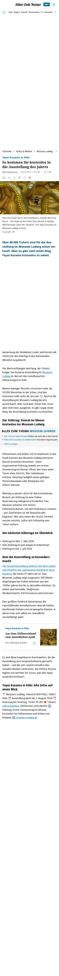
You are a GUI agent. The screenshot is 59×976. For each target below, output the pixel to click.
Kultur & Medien (24, 151)
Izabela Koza (12, 172)
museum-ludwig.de (26, 717)
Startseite (7, 151)
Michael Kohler (18, 642)
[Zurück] (4, 12)
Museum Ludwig (45, 151)
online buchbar (10, 706)
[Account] (54, 4)
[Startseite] (28, 5)
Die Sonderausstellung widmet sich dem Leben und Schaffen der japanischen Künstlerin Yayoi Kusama (29, 569)
